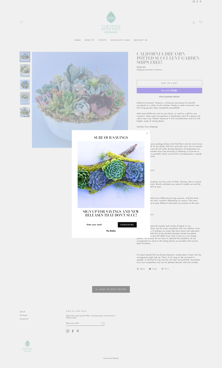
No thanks (111, 230)
